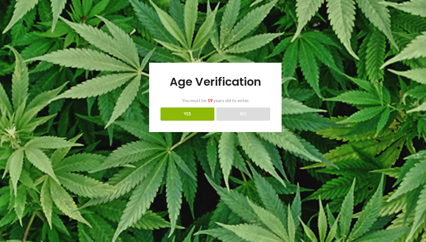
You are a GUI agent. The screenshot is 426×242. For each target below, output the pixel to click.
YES (187, 113)
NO (243, 113)
